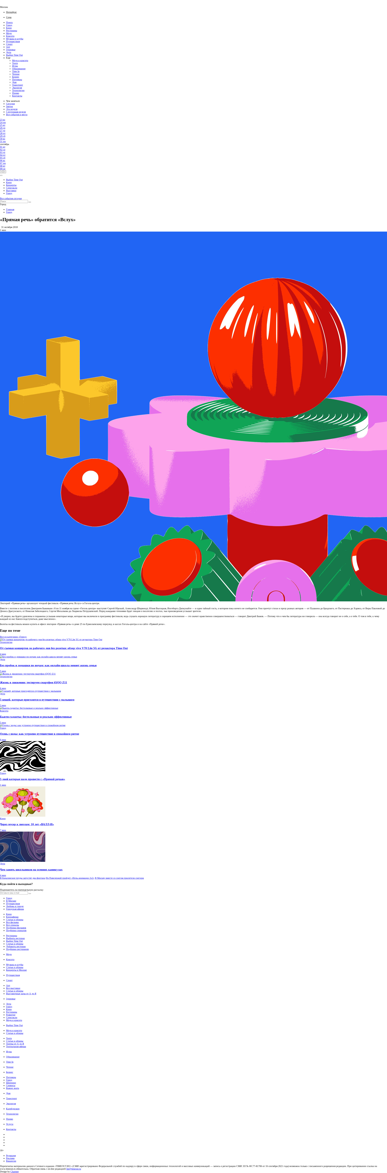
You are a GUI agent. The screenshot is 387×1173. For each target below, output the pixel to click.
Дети (8, 52)
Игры (15, 66)
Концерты (11, 185)
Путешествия (13, 41)
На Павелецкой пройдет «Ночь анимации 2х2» (70, 878)
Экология (17, 87)
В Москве (11, 901)
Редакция (11, 1155)
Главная (10, 209)
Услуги (9, 1124)
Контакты (17, 96)
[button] (1, 175)
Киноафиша (12, 917)
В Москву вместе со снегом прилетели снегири (119, 878)
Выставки (11, 190)
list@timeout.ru (73, 1169)
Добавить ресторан (16, 946)
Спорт (9, 44)
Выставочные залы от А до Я (21, 993)
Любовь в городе (15, 906)
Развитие (10, 1014)
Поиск (9, 22)
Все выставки (13, 988)
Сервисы (10, 1085)
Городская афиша (15, 909)
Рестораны (11, 30)
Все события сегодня (11, 198)
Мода (9, 33)
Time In (16, 71)
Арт (8, 47)
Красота (10, 36)
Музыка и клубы (14, 38)
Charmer (14, 1171)
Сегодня (10, 103)
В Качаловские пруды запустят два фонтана (22, 878)
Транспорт (17, 85)
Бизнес (15, 77)
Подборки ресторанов (17, 949)
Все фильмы (12, 922)
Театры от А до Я (15, 1043)
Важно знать (12, 1088)
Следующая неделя (16, 112)
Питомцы (17, 79)
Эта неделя (11, 109)
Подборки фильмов (16, 927)
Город (9, 25)
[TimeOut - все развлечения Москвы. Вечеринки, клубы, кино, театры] (6, 4)
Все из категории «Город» (13, 637)
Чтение (16, 74)
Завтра (9, 106)
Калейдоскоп (13, 1108)
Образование (19, 68)
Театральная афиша (16, 1046)
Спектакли (11, 188)
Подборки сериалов (16, 930)
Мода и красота (20, 60)
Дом (14, 82)
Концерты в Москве (16, 970)
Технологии (18, 90)
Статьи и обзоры (14, 919)
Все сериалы (12, 925)
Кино (9, 28)
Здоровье (10, 49)
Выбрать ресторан (15, 938)
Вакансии (11, 1161)
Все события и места (16, 114)
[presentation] (1, 171)
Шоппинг (11, 1082)
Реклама (10, 1158)
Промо (15, 93)
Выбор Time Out (14, 55)
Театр (15, 63)
